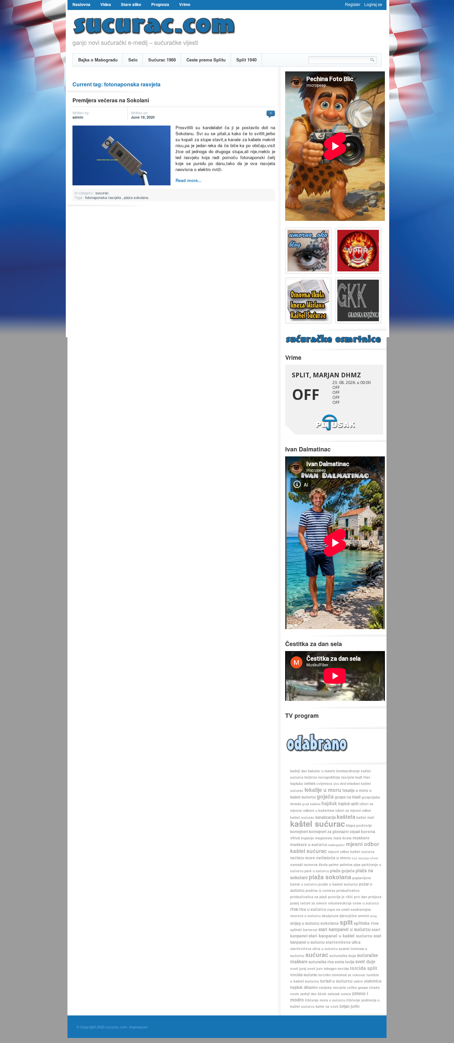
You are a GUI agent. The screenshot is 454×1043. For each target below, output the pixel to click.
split (346, 922)
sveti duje (365, 961)
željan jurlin (349, 1006)
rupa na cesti (338, 909)
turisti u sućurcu (336, 981)
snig (373, 916)
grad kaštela (311, 804)
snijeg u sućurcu (304, 923)
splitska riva (366, 923)
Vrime (184, 4)
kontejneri (299, 831)
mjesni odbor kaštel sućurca (351, 851)
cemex (309, 783)
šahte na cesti (326, 1006)
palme (334, 864)
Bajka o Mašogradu (98, 59)
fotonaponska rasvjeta (103, 197)
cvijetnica (324, 783)
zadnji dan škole (313, 994)
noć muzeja (360, 858)
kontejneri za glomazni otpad (334, 831)
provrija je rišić (340, 897)
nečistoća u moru (333, 858)
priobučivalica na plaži (308, 897)
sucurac (102, 192)
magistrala (323, 838)
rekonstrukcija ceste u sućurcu (353, 903)
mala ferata (342, 838)
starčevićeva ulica (343, 942)
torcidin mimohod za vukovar (342, 975)
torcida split (363, 968)
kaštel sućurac (317, 823)
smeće (363, 915)
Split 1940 (246, 59)
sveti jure (315, 968)
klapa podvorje (359, 825)
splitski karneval (303, 929)
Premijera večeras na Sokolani (110, 100)
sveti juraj (298, 968)
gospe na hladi (348, 797)
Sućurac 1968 (162, 59)
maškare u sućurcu (308, 844)
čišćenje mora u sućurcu (325, 1000)
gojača (325, 796)
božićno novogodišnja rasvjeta (329, 777)
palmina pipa (350, 864)
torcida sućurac (303, 975)
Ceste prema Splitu (206, 59)
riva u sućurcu (312, 909)
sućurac (316, 954)
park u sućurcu (316, 871)
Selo (133, 59)
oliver (374, 858)
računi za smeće (313, 903)
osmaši (296, 864)
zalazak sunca (339, 994)
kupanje (307, 838)
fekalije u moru (322, 790)
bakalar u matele (321, 771)
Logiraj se (373, 4)
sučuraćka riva (321, 962)
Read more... (188, 180)
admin (77, 117)
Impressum (138, 1026)
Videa (105, 4)
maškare (361, 838)
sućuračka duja (342, 955)
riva (294, 909)
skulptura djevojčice (339, 915)
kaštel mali (365, 817)
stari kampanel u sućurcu (344, 929)
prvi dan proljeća (368, 897)
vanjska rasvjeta (332, 987)
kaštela (346, 816)
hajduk (329, 803)
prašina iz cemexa (320, 890)
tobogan (330, 968)
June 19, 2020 (143, 117)
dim (336, 784)
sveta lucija (344, 962)
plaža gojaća (342, 871)
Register (352, 4)
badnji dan (298, 771)
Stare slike (131, 4)
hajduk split (348, 803)
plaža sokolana (136, 197)
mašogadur (336, 845)
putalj (294, 903)
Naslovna (81, 4)
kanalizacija (325, 817)
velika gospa (357, 987)
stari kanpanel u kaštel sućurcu (340, 936)
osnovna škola (316, 864)
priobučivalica (348, 890)
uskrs (358, 981)
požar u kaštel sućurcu (338, 884)
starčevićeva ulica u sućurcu (314, 948)
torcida (343, 968)
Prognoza (160, 4)
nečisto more (302, 858)
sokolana (329, 923)
